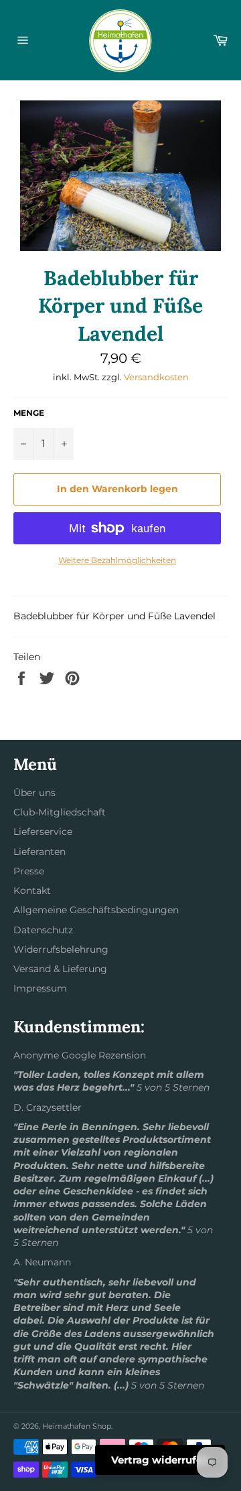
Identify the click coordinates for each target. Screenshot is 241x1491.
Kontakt (32, 890)
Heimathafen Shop (76, 1426)
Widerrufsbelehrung (60, 949)
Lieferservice (42, 832)
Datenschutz (43, 930)
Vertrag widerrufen (160, 1460)
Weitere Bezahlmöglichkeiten (117, 560)
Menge (28, 413)
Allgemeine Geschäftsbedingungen (96, 910)
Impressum (40, 988)
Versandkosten (156, 377)
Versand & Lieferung (60, 969)
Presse (28, 871)
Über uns (34, 793)
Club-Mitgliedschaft (59, 812)
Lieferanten (39, 852)
